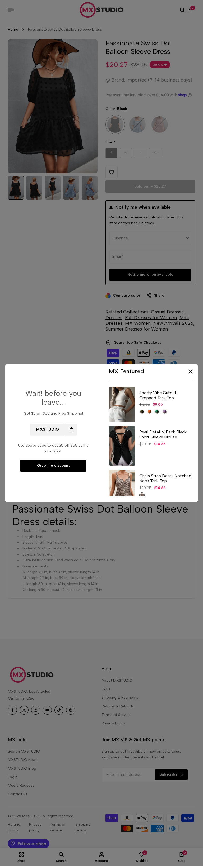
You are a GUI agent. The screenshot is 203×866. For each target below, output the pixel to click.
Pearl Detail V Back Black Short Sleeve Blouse (163, 434)
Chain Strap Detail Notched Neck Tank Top (165, 478)
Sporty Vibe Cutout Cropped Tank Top (158, 395)
